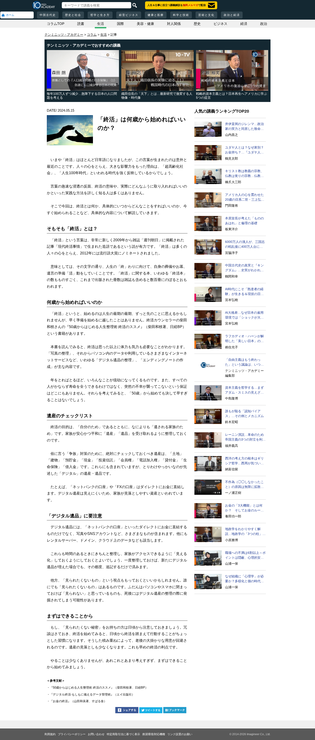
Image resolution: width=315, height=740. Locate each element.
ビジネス (220, 24)
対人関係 (174, 24)
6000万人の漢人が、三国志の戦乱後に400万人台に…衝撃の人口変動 (245, 244)
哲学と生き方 (100, 15)
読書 (80, 24)
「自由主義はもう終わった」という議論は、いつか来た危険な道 (244, 362)
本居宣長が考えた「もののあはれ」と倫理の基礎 (244, 220)
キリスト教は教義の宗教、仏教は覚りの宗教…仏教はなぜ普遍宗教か (244, 173)
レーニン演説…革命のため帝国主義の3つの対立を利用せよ (245, 437)
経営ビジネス (128, 15)
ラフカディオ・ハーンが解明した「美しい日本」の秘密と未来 (244, 338)
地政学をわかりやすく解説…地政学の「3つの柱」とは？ (245, 531)
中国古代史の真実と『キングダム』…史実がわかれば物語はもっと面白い (244, 268)
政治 (263, 24)
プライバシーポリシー (72, 734)
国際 (120, 24)
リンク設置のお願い (179, 734)
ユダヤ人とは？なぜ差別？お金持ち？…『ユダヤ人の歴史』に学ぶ (244, 150)
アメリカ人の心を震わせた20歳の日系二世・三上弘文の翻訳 (244, 197)
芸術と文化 (206, 15)
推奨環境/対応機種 (153, 734)
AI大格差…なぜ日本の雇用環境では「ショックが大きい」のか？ (244, 315)
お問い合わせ (96, 734)
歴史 (197, 24)
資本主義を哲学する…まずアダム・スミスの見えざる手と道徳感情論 (244, 390)
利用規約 (50, 734)
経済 (243, 24)
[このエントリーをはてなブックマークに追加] (174, 711)
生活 (100, 24)
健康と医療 (156, 15)
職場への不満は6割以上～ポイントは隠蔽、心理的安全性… (245, 555)
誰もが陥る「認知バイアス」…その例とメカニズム (244, 413)
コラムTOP (55, 24)
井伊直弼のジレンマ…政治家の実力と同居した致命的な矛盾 (244, 126)
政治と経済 (232, 15)
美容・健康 (145, 24)
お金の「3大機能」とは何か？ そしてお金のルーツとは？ (244, 508)
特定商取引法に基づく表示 (123, 734)
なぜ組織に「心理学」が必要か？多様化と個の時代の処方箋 (244, 579)
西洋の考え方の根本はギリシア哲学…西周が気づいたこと (244, 461)
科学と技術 (181, 15)
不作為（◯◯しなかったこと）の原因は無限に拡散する (244, 484)
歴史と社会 (73, 15)
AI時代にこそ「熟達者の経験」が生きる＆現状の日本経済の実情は (244, 291)
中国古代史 (48, 15)
